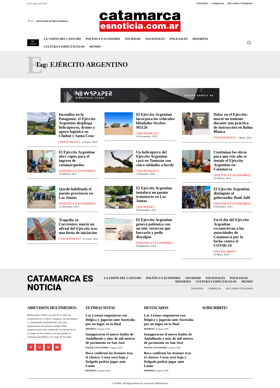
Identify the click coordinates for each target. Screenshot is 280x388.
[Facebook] (30, 347)
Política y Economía (77, 170)
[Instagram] (39, 347)
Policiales (69, 141)
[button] (249, 42)
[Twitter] (48, 347)
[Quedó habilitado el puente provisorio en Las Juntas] (41, 197)
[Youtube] (57, 347)
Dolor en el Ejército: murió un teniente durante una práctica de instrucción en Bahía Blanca (233, 123)
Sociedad (145, 206)
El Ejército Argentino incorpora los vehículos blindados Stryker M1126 (155, 120)
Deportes (91, 329)
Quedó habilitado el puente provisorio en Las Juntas (76, 193)
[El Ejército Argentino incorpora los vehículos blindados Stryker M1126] (119, 123)
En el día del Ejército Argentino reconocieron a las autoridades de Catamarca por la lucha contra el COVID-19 (231, 232)
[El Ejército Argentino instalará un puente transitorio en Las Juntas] (119, 197)
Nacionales (147, 133)
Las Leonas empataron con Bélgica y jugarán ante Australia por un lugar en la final (110, 319)
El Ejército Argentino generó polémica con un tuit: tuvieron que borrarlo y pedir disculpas (154, 228)
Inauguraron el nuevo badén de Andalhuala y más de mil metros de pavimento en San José (110, 338)
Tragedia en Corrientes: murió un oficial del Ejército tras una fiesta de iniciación (78, 226)
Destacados (225, 251)
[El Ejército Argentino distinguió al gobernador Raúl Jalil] (196, 197)
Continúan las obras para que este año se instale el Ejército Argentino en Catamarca (230, 160)
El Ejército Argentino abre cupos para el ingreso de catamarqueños (77, 158)
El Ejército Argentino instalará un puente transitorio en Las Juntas (154, 194)
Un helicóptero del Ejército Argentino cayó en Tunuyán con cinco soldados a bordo (155, 158)
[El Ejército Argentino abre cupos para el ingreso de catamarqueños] (41, 161)
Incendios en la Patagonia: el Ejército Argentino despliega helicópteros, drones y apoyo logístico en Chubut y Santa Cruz (77, 125)
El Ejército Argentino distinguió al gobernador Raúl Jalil (232, 193)
